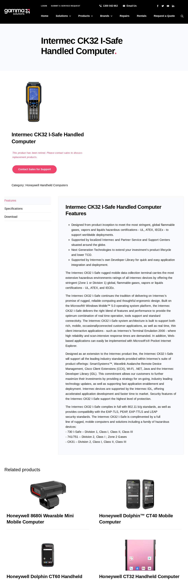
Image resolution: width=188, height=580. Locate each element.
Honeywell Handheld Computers (46, 185)
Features (10, 200)
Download (10, 216)
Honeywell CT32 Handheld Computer (139, 576)
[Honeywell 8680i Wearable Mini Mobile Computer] (47, 494)
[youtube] (168, 6)
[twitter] (163, 6)
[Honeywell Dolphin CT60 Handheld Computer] (47, 555)
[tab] (27, 201)
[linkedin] (173, 6)
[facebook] (158, 6)
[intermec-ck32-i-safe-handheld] (47, 102)
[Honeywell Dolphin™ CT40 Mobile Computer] (140, 494)
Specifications (13, 208)
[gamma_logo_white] (17, 10)
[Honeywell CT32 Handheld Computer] (140, 555)
